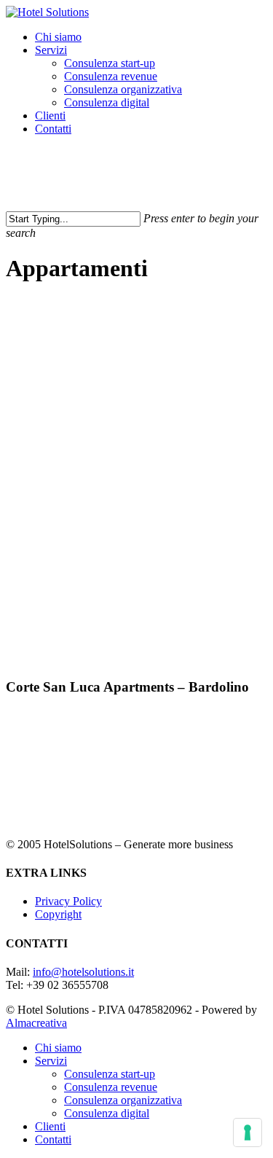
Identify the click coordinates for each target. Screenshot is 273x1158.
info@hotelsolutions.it (83, 972)
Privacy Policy (68, 901)
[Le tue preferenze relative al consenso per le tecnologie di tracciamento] (247, 1132)
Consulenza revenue (110, 1087)
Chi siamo (58, 1047)
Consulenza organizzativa (123, 1100)
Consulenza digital (106, 1113)
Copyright (58, 914)
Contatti (53, 1139)
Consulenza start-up (109, 1074)
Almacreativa (36, 1023)
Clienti (50, 1126)
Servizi (51, 1061)
